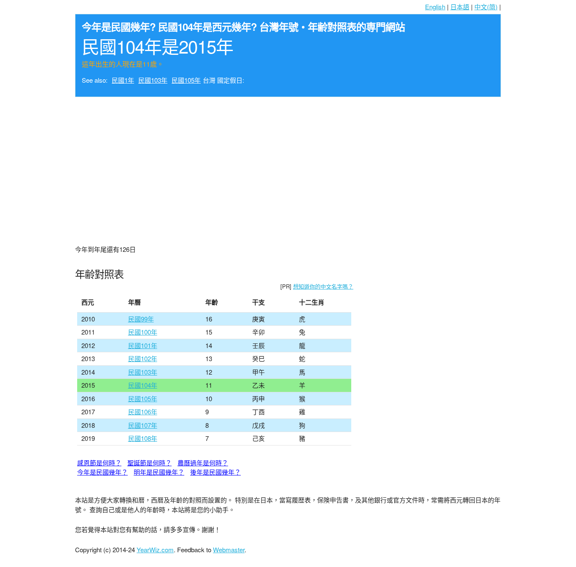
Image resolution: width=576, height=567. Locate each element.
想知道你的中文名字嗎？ (323, 286)
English (435, 6)
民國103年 (152, 80)
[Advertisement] (288, 164)
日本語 (459, 6)
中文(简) (486, 6)
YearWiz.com (155, 549)
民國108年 (142, 438)
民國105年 (186, 80)
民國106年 (142, 411)
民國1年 (123, 80)
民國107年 (142, 425)
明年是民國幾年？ (159, 471)
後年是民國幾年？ (215, 471)
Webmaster (229, 549)
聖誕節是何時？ (149, 462)
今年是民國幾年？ (102, 471)
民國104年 (142, 385)
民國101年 (142, 345)
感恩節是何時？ (99, 462)
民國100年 (142, 331)
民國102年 (142, 358)
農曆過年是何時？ (203, 462)
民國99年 (141, 318)
